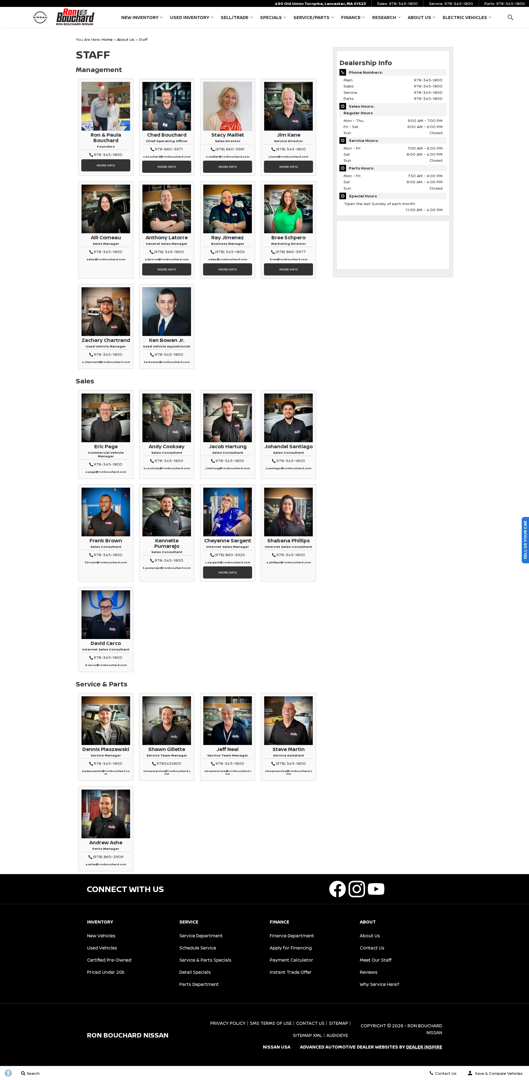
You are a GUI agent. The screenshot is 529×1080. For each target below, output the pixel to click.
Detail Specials (195, 972)
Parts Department (199, 984)
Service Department (201, 936)
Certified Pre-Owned (109, 960)
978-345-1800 (428, 80)
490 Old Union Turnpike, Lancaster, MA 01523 (320, 3)
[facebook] (337, 889)
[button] (510, 17)
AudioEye (337, 1035)
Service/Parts (311, 17)
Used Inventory (189, 17)
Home (107, 39)
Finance (351, 17)
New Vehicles (101, 936)
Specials (271, 17)
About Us (419, 17)
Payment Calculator (291, 960)
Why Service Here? (379, 984)
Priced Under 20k (106, 972)
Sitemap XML (307, 1035)
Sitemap (338, 1023)
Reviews (368, 972)
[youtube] (376, 889)
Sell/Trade (235, 17)
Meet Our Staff (376, 960)
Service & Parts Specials (205, 960)
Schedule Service (197, 948)
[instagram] (357, 889)
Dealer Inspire (424, 1047)
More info (106, 165)
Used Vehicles (102, 948)
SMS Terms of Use (271, 1023)
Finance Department (292, 936)
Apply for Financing (291, 948)
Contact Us (372, 948)
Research (384, 17)
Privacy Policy (227, 1023)
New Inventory (139, 17)
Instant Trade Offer (291, 972)
